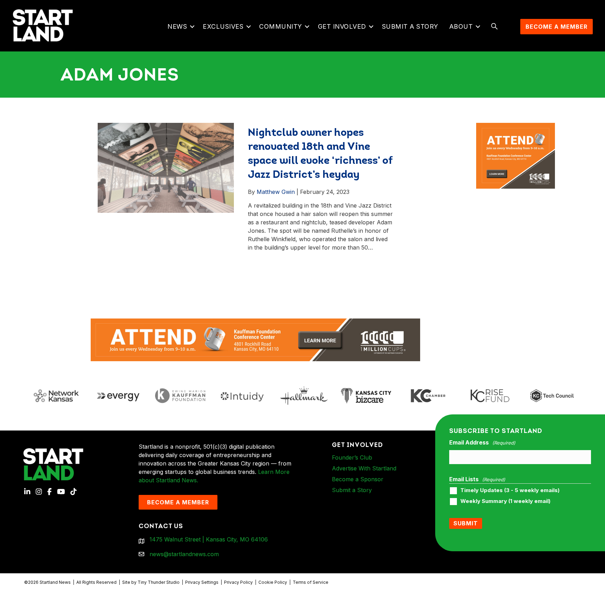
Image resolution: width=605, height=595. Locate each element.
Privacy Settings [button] (201, 582)
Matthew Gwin (276, 191)
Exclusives (223, 26)
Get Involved (342, 26)
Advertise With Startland (364, 468)
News (177, 26)
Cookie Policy (272, 582)
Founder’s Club (352, 457)
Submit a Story (410, 26)
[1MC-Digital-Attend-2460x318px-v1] (255, 339)
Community (280, 26)
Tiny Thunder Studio (159, 582)
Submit (465, 523)
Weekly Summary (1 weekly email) (505, 501)
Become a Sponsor (357, 479)
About (461, 26)
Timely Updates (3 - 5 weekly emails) (509, 490)
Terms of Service (310, 582)
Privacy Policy (238, 582)
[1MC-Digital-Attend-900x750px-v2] (515, 127)
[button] (192, 26)
